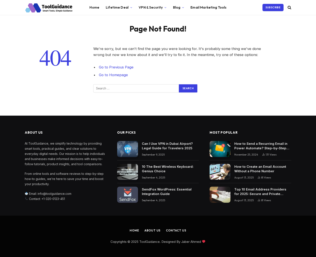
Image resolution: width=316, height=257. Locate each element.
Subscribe (273, 7)
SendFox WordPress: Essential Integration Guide (167, 191)
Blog (177, 7)
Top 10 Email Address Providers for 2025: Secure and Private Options (260, 191)
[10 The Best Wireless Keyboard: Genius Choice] (127, 172)
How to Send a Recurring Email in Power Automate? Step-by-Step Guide (260, 146)
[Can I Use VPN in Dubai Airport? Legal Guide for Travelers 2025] (127, 149)
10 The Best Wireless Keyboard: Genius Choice (167, 169)
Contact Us (176, 230)
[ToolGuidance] (49, 7)
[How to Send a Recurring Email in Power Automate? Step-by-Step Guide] (220, 149)
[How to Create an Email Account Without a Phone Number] (220, 172)
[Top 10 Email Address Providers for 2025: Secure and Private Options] (220, 195)
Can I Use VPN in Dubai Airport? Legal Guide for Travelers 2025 (167, 146)
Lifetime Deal (117, 7)
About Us (152, 230)
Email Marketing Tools (208, 7)
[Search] (289, 7)
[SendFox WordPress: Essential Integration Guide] (127, 195)
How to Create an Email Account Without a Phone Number (260, 169)
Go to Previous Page (116, 67)
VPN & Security (151, 7)
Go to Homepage (113, 75)
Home (94, 7)
